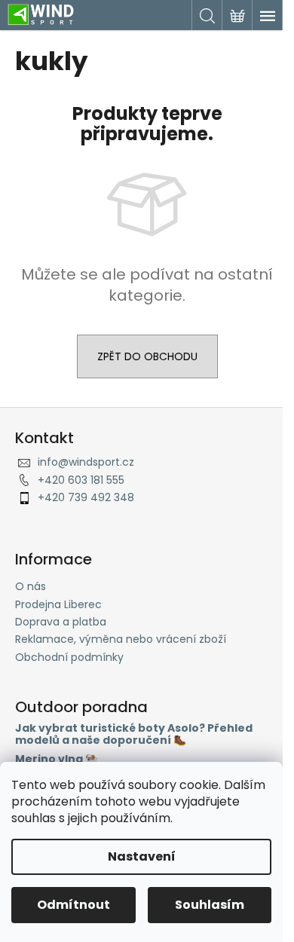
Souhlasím (209, 904)
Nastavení (142, 856)
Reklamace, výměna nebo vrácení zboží (120, 639)
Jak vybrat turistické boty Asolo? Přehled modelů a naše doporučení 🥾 (134, 734)
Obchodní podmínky (69, 657)
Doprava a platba (60, 621)
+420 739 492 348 (86, 497)
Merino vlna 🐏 (56, 759)
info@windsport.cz (86, 461)
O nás (30, 586)
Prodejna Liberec (58, 604)
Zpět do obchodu (147, 356)
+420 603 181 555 (81, 480)
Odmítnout (73, 904)
